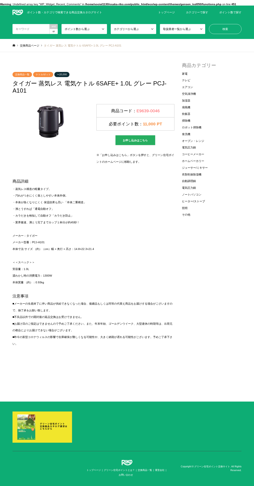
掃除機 (186, 120)
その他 (186, 214)
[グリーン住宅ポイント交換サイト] (127, 463)
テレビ (186, 80)
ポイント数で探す (230, 12)
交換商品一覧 (22, 74)
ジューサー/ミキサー (195, 167)
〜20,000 (62, 74)
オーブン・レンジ (193, 140)
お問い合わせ (126, 474)
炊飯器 (186, 113)
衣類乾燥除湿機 (191, 174)
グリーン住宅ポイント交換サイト (212, 466)
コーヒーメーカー (193, 154)
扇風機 (186, 107)
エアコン (187, 87)
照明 (185, 208)
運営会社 (160, 470)
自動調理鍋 (189, 181)
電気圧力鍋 (189, 147)
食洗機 (186, 134)
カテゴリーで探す (197, 12)
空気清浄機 (189, 93)
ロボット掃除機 (191, 127)
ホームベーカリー (193, 161)
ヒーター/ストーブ (193, 201)
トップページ (166, 12)
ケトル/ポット (43, 74)
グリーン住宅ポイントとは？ (119, 470)
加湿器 (186, 100)
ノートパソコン (191, 194)
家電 (185, 73)
